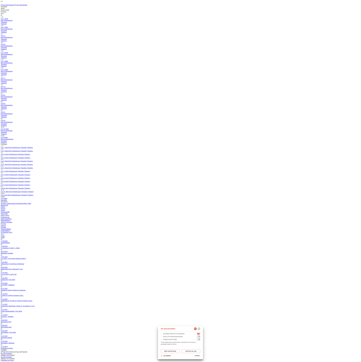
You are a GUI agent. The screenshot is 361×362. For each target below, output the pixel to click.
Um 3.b (3, 158)
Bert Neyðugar (170, 351)
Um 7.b (3, 174)
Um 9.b (3, 188)
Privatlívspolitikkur (6, 353)
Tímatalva (30, 147)
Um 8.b (3, 181)
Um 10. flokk (5, 191)
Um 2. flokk (4, 151)
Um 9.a (3, 185)
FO (195, 328)
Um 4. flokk (4, 161)
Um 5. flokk (4, 164)
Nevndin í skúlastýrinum (8, 203)
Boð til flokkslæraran (14, 195)
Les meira (167, 356)
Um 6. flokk (4, 168)
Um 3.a (3, 154)
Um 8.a (3, 178)
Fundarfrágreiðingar (22, 203)
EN (199, 328)
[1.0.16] (197, 356)
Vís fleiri (4, 350)
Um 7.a (3, 171)
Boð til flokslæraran (14, 147)
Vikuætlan (23, 147)
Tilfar (29, 203)
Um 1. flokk (4, 147)
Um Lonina (4, 195)
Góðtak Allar (190, 351)
